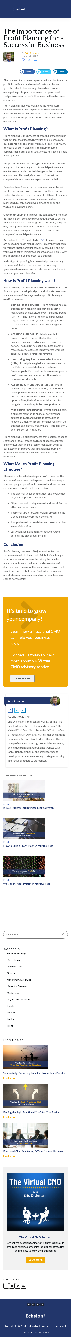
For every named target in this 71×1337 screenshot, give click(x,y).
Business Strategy (16, 953)
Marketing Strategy (17, 986)
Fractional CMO (15, 966)
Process (11, 1012)
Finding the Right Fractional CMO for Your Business (35, 1102)
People (10, 1006)
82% (41, 239)
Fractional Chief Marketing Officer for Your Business (35, 1141)
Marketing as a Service (19, 979)
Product (11, 1019)
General (11, 973)
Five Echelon (13, 960)
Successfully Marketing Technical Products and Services (35, 1063)
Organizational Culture (18, 999)
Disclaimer (27, 1332)
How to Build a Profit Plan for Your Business (28, 845)
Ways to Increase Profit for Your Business (26, 883)
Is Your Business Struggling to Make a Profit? (28, 807)
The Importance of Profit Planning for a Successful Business (34, 38)
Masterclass (13, 992)
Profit (6, 804)
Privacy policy (42, 1332)
